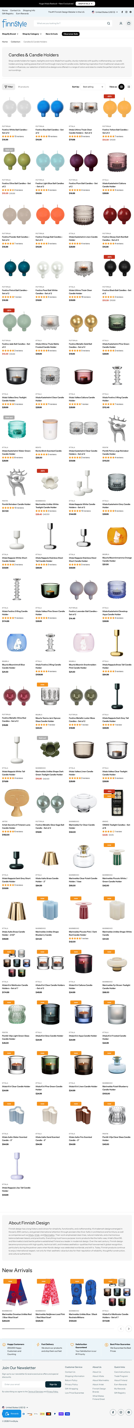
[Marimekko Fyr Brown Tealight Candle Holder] (117, 963)
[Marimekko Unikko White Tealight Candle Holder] (50, 482)
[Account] (120, 23)
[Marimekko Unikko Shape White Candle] (117, 910)
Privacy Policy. (52, 1391)
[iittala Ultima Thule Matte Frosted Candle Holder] (50, 322)
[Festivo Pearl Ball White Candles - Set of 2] (50, 268)
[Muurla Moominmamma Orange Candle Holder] (117, 535)
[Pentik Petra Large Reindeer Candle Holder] (117, 429)
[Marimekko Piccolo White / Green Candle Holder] (117, 856)
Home (5, 10)
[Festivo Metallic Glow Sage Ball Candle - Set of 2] (50, 803)
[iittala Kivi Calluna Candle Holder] (84, 963)
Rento (38, 447)
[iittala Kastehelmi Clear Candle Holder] (50, 375)
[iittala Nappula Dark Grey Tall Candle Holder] (117, 696)
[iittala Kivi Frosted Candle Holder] (117, 1014)
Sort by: (75, 87)
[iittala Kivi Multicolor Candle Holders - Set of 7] (17, 963)
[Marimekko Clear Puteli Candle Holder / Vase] (84, 856)
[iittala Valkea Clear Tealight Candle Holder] (117, 749)
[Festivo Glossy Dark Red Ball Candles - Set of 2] (117, 215)
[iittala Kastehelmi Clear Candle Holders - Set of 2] (84, 429)
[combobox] (73, 23)
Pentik (105, 447)
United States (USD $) (105, 12)
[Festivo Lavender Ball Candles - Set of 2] (84, 589)
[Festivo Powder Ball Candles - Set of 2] (17, 215)
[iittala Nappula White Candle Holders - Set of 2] (84, 482)
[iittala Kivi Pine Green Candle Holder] (50, 1064)
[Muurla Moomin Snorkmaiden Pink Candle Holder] (84, 642)
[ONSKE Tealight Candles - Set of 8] (117, 803)
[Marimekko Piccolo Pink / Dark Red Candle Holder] (84, 910)
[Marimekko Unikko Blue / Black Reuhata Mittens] (84, 1292)
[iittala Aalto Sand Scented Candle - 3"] (50, 1115)
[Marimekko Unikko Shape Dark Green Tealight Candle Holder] (50, 749)
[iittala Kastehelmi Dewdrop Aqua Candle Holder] (117, 589)
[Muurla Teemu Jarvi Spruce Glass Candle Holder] (50, 696)
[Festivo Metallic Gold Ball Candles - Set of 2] (84, 322)
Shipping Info (29, 10)
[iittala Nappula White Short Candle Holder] (17, 536)
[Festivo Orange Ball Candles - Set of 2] (50, 215)
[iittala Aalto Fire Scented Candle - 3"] (84, 1115)
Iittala (31, 1235)
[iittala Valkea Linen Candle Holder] (84, 749)
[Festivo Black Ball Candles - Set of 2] (117, 268)
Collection (15, 41)
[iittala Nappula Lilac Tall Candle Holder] (17, 1166)
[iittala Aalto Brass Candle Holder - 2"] (50, 856)
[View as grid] (121, 87)
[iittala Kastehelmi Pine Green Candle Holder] (117, 322)
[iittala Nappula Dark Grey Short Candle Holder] (17, 856)
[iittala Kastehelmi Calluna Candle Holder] (117, 161)
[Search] (108, 23)
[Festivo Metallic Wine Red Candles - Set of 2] (17, 696)
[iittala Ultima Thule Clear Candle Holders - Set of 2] (84, 108)
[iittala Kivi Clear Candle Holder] (17, 1064)
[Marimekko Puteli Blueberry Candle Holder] (117, 1064)
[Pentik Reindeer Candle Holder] (17, 482)
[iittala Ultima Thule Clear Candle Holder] (84, 268)
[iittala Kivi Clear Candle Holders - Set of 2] (50, 963)
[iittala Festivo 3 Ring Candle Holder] (117, 375)
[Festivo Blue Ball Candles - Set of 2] (50, 108)
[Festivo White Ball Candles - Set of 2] (17, 108)
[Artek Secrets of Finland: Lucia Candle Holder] (17, 803)
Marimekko (41, 501)
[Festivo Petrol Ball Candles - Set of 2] (17, 268)
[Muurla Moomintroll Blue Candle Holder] (17, 642)
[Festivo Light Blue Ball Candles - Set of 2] (50, 161)
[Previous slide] (121, 1329)
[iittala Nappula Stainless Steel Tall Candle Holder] (50, 536)
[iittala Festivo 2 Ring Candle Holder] (50, 642)
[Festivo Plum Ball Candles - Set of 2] (84, 161)
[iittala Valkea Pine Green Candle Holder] (50, 589)
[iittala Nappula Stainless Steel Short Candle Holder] (84, 536)
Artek (5, 821)
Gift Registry (7, 13)
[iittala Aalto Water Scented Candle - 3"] (17, 1115)
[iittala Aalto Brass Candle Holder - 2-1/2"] (17, 910)
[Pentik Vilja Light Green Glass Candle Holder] (17, 1014)
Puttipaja (6, 126)
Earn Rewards (22, 13)
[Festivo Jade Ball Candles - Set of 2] (17, 322)
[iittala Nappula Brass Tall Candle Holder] (117, 642)
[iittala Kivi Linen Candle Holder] (84, 1064)
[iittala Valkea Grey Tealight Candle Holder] (17, 375)
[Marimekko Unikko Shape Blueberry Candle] (50, 910)
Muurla (105, 554)
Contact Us (15, 10)
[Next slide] (129, 1329)
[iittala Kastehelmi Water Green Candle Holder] (17, 429)
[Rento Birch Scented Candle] (50, 429)
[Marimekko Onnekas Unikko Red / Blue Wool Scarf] (17, 1292)
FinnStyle (13, 1421)
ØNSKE (105, 821)
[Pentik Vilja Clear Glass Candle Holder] (117, 1115)
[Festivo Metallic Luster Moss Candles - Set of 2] (84, 696)
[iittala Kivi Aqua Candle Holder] (84, 1014)
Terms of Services (35, 1391)
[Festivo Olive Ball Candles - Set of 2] (17, 161)
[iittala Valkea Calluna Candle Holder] (84, 375)
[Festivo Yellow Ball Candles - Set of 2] (117, 108)
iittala (72, 126)
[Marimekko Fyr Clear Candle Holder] (84, 803)
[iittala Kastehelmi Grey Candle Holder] (117, 482)
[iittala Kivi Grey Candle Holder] (50, 1014)
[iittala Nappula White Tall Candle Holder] (17, 749)
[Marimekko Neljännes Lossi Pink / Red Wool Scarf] (50, 1292)
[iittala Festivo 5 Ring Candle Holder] (17, 589)
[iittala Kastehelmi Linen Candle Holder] (84, 215)
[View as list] (129, 87)
